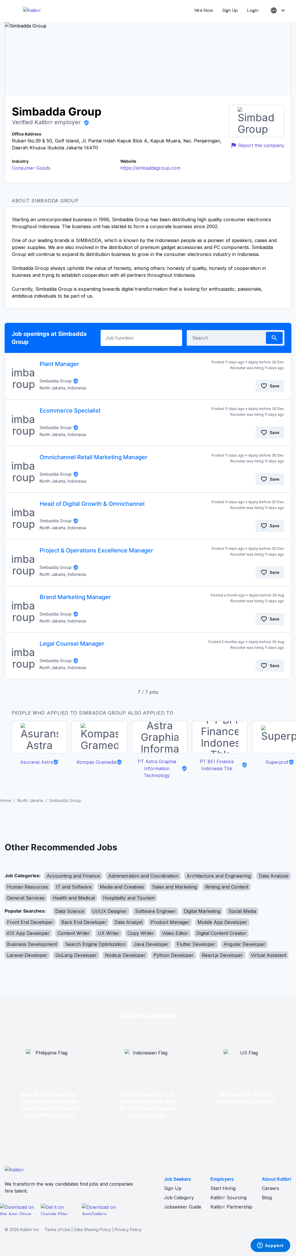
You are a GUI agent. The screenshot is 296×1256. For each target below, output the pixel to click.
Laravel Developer (27, 955)
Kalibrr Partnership (231, 1207)
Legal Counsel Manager (72, 643)
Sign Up (230, 10)
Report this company (261, 145)
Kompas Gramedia (96, 762)
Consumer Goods (31, 168)
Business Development (32, 944)
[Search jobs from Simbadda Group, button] (274, 338)
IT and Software (74, 887)
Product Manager (170, 922)
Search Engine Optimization (95, 944)
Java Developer (151, 944)
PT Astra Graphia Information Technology (157, 768)
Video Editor (175, 933)
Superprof (276, 762)
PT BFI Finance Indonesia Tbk (217, 765)
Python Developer (173, 955)
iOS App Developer (28, 933)
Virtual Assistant (268, 955)
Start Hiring (223, 1188)
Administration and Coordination (143, 876)
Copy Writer (140, 933)
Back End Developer (83, 922)
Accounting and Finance (73, 876)
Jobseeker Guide (182, 1207)
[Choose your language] (278, 10)
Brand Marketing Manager (75, 597)
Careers (270, 1188)
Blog (267, 1197)
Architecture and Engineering (218, 876)
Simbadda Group (56, 380)
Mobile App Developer (222, 922)
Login (252, 10)
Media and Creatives (122, 887)
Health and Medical (74, 898)
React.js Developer (222, 955)
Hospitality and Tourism (129, 898)
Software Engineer (155, 911)
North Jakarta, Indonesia (63, 387)
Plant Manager (59, 363)
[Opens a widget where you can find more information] (270, 1246)
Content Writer (74, 933)
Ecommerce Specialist (70, 410)
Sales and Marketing (174, 887)
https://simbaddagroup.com (150, 168)
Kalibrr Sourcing (228, 1197)
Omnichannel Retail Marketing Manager (93, 457)
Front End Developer (30, 922)
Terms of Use (57, 1229)
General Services (26, 898)
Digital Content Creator (221, 933)
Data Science (69, 911)
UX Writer (108, 933)
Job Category (179, 1197)
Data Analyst (128, 922)
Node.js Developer (125, 955)
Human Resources (27, 887)
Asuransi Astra (36, 762)
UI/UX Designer (109, 911)
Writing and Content (226, 887)
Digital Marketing (202, 911)
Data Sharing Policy (92, 1229)
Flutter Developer (196, 944)
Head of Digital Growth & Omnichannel (92, 503)
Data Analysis (273, 876)
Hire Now (204, 10)
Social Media (242, 911)
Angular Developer (244, 944)
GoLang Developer (76, 955)
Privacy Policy (128, 1229)
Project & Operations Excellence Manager (96, 550)
